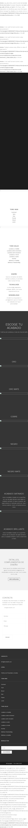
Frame (14, 218)
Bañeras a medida (14, 260)
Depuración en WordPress (7, 9)
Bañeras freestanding (14, 262)
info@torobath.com (6, 661)
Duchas (14, 258)
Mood (14, 220)
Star (14, 216)
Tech (14, 214)
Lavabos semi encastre (14, 252)
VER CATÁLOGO (14, 579)
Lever (14, 222)
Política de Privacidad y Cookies (9, 673)
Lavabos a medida (14, 249)
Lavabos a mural (14, 254)
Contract (14, 212)
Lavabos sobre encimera (14, 250)
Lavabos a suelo (14, 256)
